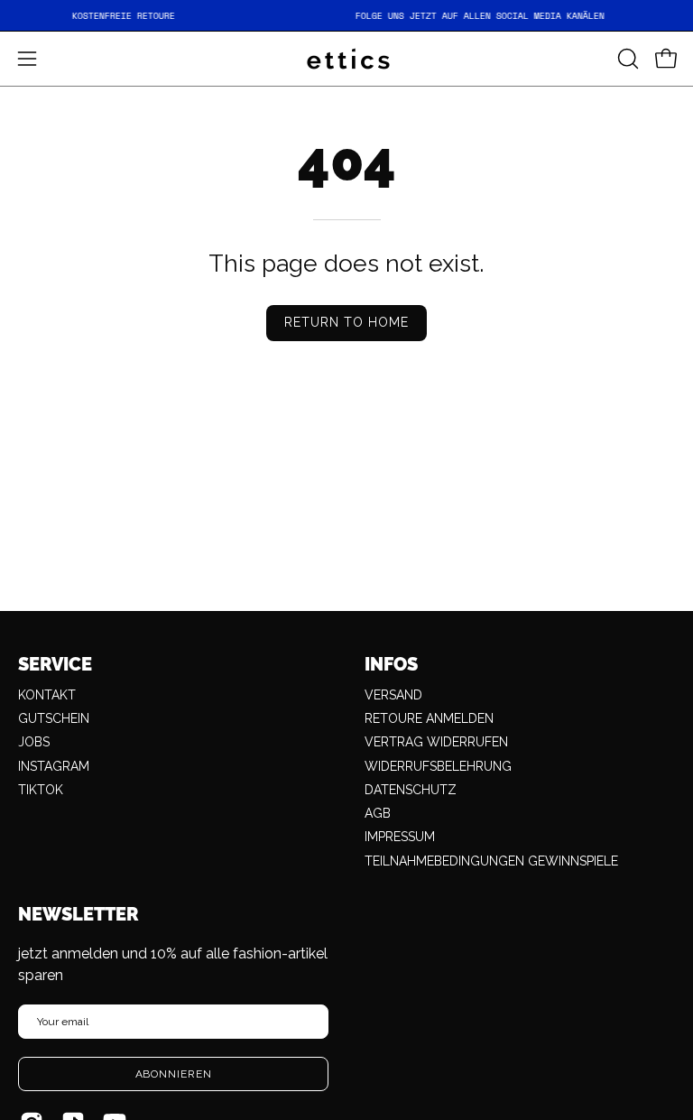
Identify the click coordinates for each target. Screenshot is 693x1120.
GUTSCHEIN (53, 718)
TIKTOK (40, 789)
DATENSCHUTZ (411, 789)
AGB (378, 813)
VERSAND (393, 695)
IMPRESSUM (400, 836)
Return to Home (347, 322)
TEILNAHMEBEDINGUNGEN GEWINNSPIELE (491, 861)
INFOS (391, 664)
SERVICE (55, 664)
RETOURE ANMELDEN (429, 718)
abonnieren (173, 1074)
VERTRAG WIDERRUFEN (436, 742)
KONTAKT (47, 695)
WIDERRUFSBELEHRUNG (438, 766)
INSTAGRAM (53, 766)
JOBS (34, 742)
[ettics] (346, 58)
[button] (626, 58)
